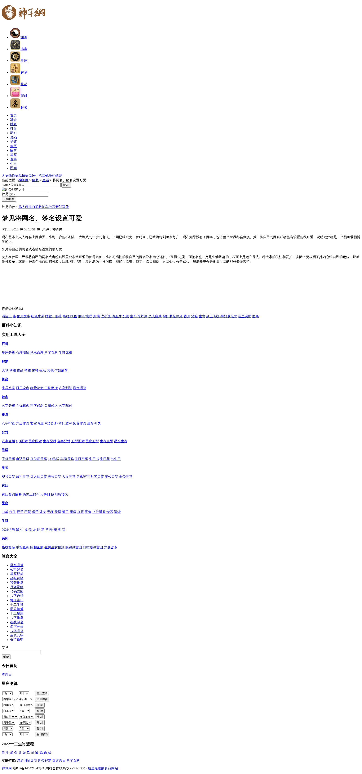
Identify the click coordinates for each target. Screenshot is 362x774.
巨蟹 (27, 512)
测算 (24, 37)
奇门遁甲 (65, 423)
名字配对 (65, 406)
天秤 (50, 512)
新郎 (58, 207)
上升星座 (99, 512)
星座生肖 (120, 441)
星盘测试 (94, 423)
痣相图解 (37, 547)
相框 (66, 316)
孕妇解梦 (55, 175)
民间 (5, 538)
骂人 (21, 207)
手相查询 (22, 547)
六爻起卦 (51, 423)
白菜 (35, 207)
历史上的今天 (33, 494)
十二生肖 (16, 604)
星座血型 (92, 441)
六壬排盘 (22, 423)
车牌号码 (67, 459)
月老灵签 (97, 476)
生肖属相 (65, 352)
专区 (109, 512)
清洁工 (7, 316)
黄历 (5, 485)
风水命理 (37, 352)
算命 (5, 379)
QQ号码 (53, 459)
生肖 (5, 520)
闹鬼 (28, 207)
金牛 (12, 512)
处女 (42, 512)
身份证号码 (38, 459)
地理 (88, 316)
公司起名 (51, 406)
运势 (117, 512)
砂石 (52, 207)
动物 (11, 175)
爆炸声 (142, 316)
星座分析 (8, 352)
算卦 (24, 84)
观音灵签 (8, 476)
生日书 (94, 459)
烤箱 (194, 316)
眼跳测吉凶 (73, 547)
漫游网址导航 (27, 760)
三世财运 (51, 388)
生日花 (105, 459)
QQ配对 (22, 441)
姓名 (5, 397)
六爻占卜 (110, 547)
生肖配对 (49, 441)
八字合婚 (8, 441)
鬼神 (31, 175)
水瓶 (80, 512)
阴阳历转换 (59, 494)
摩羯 (73, 512)
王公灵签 (125, 476)
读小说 (106, 316)
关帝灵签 (54, 476)
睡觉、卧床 (53, 316)
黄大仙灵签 (38, 476)
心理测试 (22, 352)
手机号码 (8, 459)
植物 (25, 175)
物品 (18, 175)
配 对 (40, 716)
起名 (24, 107)
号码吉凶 (16, 591)
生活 (38, 175)
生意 (202, 316)
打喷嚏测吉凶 (93, 547)
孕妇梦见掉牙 (173, 316)
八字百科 (51, 352)
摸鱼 (73, 316)
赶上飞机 (213, 316)
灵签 (5, 467)
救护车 (44, 207)
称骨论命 (37, 388)
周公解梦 (16, 609)
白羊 (5, 512)
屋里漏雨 (244, 316)
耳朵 (65, 207)
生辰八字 (8, 388)
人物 (5, 175)
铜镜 (81, 316)
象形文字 (23, 316)
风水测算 (79, 388)
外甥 (96, 316)
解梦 (24, 72)
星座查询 (42, 693)
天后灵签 (68, 476)
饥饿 (125, 316)
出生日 (116, 459)
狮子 (35, 512)
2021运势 (8, 529)
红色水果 (37, 316)
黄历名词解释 (12, 494)
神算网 (23, 180)
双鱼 (88, 512)
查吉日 (7, 674)
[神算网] (25, 22)
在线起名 (22, 406)
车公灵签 (111, 476)
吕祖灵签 (22, 476)
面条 (255, 316)
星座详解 (42, 699)
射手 (65, 512)
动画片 (116, 316)
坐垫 (133, 316)
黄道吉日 (16, 600)
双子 (20, 512)
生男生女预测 (54, 547)
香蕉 (187, 316)
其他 (45, 175)
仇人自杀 (155, 316)
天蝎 (57, 512)
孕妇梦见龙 (228, 316)
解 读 (40, 710)
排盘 (24, 49)
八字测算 (65, 388)
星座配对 (35, 441)
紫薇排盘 (79, 423)
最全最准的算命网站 (103, 768)
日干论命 (22, 388)
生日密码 (81, 459)
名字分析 (8, 406)
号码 (5, 450)
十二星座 (16, 613)
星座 (24, 60)
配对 (24, 96)
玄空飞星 (37, 423)
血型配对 (78, 441)
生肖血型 (106, 441)
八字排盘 (8, 423)
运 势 (40, 705)
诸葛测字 (83, 476)
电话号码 (22, 459)
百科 (5, 344)
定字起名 (37, 406)
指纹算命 (8, 547)
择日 (47, 494)
